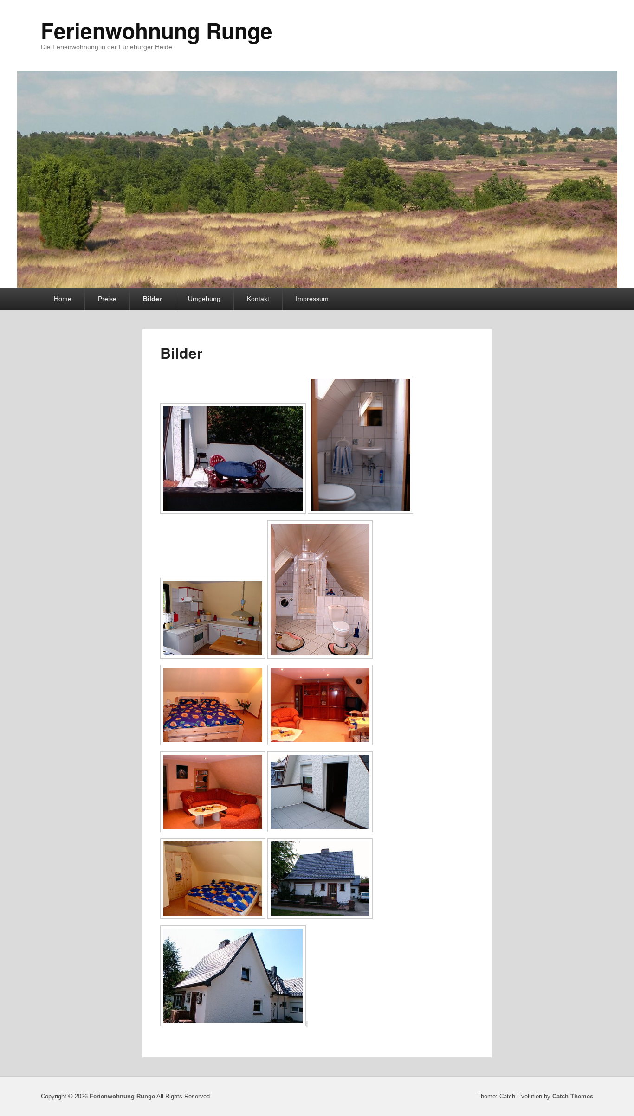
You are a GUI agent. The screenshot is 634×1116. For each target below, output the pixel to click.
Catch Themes (572, 1096)
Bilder (152, 298)
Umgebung (204, 298)
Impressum (312, 298)
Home (62, 298)
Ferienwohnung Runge (156, 30)
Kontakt (258, 298)
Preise (107, 298)
